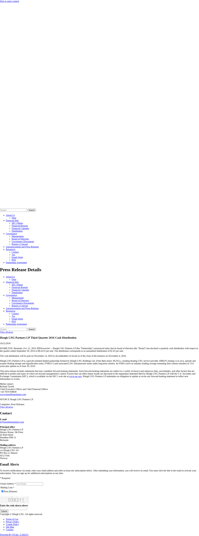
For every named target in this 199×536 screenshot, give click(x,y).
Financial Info (12, 220)
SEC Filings (17, 223)
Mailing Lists (6, 487)
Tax (13, 254)
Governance (11, 233)
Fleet (14, 218)
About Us (10, 215)
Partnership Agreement (16, 262)
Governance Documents (23, 241)
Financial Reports (20, 226)
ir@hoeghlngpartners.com (12, 422)
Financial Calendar (20, 228)
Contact (15, 252)
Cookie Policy (12, 524)
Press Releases (10, 491)
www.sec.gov (75, 376)
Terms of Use (12, 519)
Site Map (10, 527)
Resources (10, 249)
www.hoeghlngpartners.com (13, 394)
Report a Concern (20, 244)
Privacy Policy (12, 522)
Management (18, 236)
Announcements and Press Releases (22, 247)
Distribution (17, 231)
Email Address (7, 483)
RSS (14, 260)
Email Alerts (17, 257)
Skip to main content (9, 1)
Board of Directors (20, 239)
